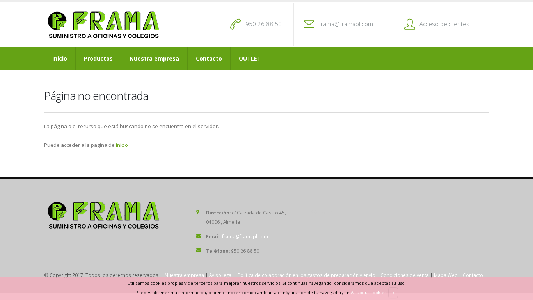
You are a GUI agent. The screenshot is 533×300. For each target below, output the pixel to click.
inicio (122, 144)
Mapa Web (446, 275)
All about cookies (368, 292)
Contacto (209, 58)
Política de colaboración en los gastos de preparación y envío (306, 275)
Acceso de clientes (444, 24)
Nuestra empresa (154, 58)
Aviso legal (221, 275)
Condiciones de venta (404, 275)
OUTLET (250, 58)
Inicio (59, 58)
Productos (98, 58)
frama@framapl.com (346, 24)
